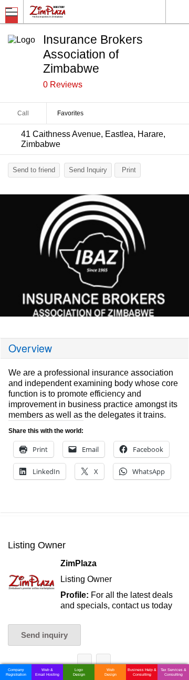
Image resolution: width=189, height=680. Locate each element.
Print (129, 170)
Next (176, 258)
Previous (13, 258)
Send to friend (34, 170)
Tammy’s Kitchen (84, 663)
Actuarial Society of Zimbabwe (103, 663)
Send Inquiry (88, 170)
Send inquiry (44, 634)
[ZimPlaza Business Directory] (73, 11)
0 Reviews (62, 84)
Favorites (70, 113)
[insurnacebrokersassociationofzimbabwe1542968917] (94, 255)
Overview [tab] (30, 348)
